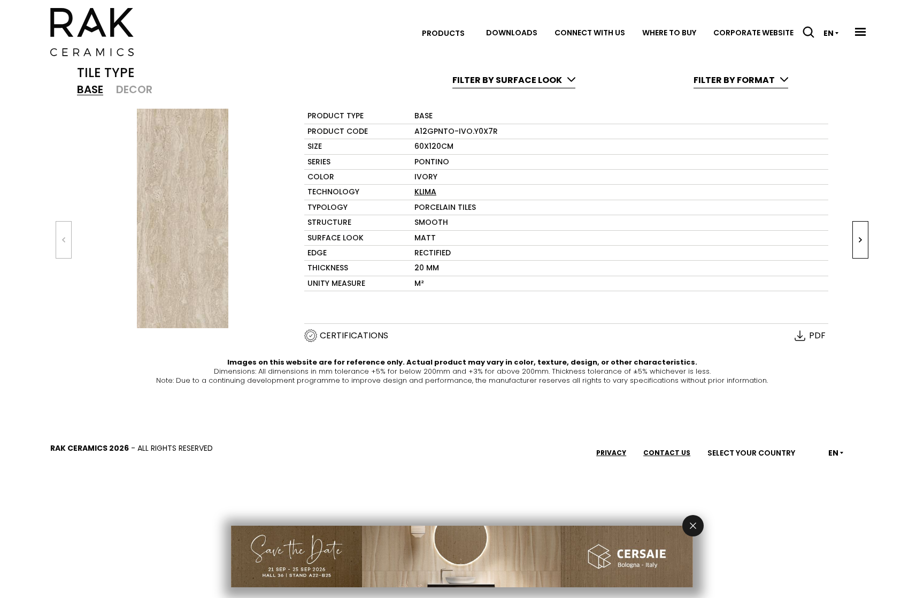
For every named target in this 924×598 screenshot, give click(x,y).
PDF (817, 335)
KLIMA (425, 191)
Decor (134, 89)
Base (90, 89)
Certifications (354, 335)
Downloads (511, 32)
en (828, 33)
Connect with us (590, 32)
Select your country (751, 453)
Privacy (611, 452)
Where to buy (669, 32)
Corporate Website (753, 32)
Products (443, 33)
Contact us (666, 452)
